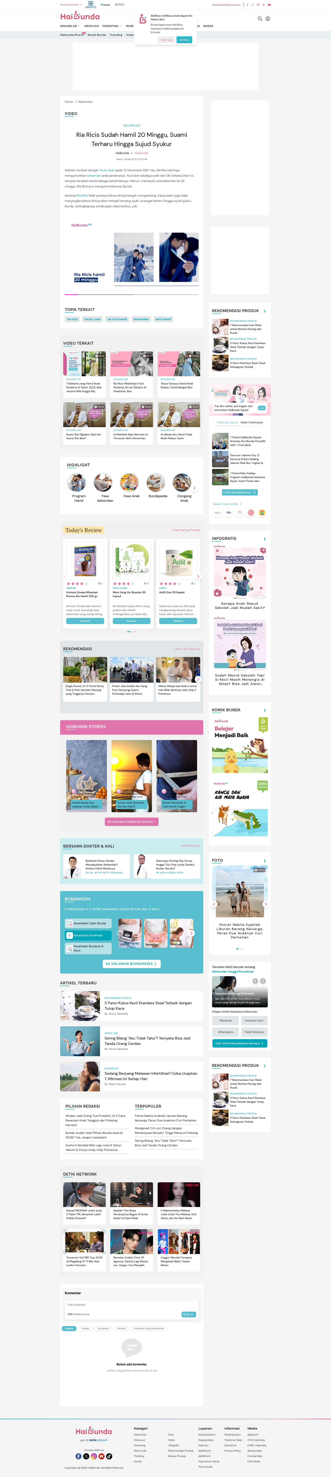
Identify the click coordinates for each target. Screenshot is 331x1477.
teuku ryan (92, 319)
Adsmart (203, 1445)
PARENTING (110, 26)
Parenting (139, 1445)
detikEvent (204, 1450)
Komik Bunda (97, 35)
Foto (171, 1434)
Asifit (163, 588)
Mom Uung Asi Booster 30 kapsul (129, 594)
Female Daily (254, 1456)
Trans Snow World (208, 1461)
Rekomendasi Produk (180, 1450)
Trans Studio (205, 1466)
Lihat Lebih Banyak (187, 649)
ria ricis (72, 319)
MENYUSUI (91, 26)
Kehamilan (85, 102)
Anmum (71, 588)
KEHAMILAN (68, 26)
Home (69, 102)
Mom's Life (140, 1450)
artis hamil (163, 319)
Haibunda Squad (227, 422)
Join (262, 408)
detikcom (253, 1434)
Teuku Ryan (107, 170)
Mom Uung (120, 588)
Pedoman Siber (233, 1440)
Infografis (173, 1445)
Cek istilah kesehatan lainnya (237, 1043)
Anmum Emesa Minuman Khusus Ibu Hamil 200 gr (82, 594)
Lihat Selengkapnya (237, 492)
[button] (194, 488)
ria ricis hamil (117, 319)
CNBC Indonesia (256, 1445)
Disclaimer (230, 1445)
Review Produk (177, 1456)
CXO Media (253, 1461)
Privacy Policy (232, 1450)
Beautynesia (254, 1450)
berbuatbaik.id (206, 1434)
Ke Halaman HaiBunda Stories (130, 821)
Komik (138, 1461)
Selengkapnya (190, 845)
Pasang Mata (205, 1440)
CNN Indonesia (256, 1440)
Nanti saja (166, 40)
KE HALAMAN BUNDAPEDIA (129, 964)
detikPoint (204, 1456)
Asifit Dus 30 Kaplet (172, 592)
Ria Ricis (82, 195)
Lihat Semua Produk (186, 530)
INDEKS (208, 26)
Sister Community (252, 422)
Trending (116, 35)
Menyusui (139, 1440)
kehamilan (94, 176)
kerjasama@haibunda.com (226, 4)
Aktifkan (184, 40)
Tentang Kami (232, 1434)
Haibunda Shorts (72, 35)
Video (130, 35)
